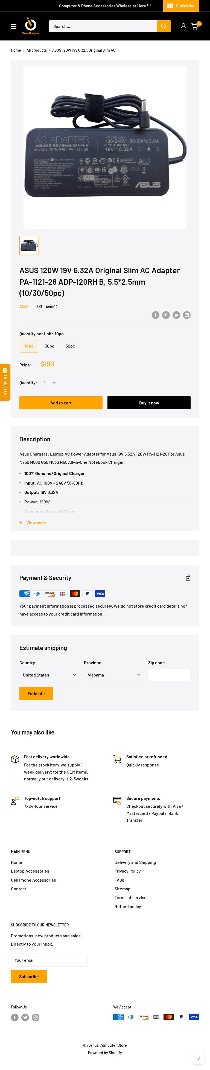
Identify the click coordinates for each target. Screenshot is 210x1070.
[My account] (183, 26)
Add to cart (61, 402)
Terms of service (131, 897)
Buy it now (149, 402)
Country (27, 662)
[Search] (164, 26)
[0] (194, 26)
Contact (18, 888)
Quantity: (28, 382)
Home (16, 50)
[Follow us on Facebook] (15, 1017)
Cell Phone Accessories (33, 879)
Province (92, 662)
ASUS (23, 306)
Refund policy (128, 906)
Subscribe (185, 5)
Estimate (36, 693)
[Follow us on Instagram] (35, 1017)
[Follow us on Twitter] (25, 1017)
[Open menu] (13, 26)
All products (37, 50)
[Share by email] (187, 314)
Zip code (156, 662)
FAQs (119, 879)
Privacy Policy (128, 870)
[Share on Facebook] (155, 314)
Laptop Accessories (30, 870)
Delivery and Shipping (135, 862)
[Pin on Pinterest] (166, 314)
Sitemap (122, 888)
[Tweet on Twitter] (176, 314)
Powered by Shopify (105, 1052)
